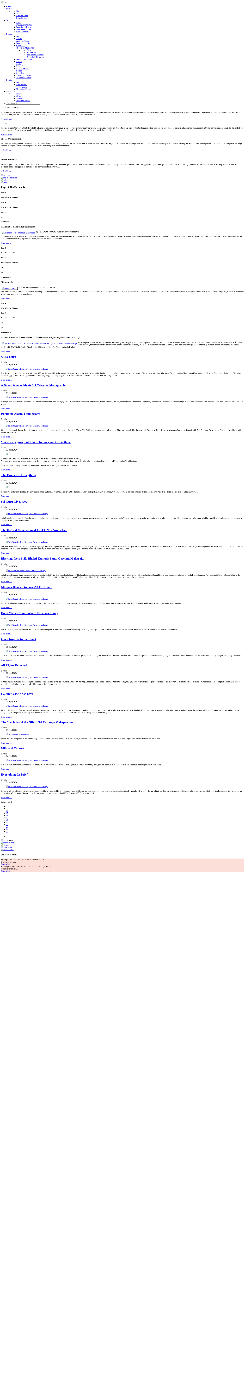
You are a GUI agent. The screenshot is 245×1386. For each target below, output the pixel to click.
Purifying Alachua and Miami (20, 413)
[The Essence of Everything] (7, 487)
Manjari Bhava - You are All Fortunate (26, 587)
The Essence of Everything (18, 475)
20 (7, 820)
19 (7, 818)
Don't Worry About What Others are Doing (29, 613)
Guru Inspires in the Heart (18, 639)
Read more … (6, 380)
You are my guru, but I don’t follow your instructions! (36, 442)
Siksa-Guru (8, 356)
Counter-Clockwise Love (17, 693)
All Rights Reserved (14, 665)
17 (7, 813)
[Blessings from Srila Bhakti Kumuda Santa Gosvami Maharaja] (26, 570)
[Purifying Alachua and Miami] (27, 426)
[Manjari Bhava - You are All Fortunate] (27, 599)
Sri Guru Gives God (14, 501)
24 (7, 829)
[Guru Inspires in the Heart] (27, 651)
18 (7, 815)
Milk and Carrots (12, 748)
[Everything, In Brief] (27, 786)
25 (7, 831)
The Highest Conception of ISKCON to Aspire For (34, 530)
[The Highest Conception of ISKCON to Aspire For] (27, 542)
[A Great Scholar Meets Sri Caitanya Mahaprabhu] (27, 397)
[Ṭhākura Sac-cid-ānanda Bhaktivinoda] (18, 233)
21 (7, 822)
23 (7, 827)
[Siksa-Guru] (27, 369)
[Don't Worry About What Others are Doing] (27, 625)
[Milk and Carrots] (27, 760)
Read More (5, 864)
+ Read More (6, 119)
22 (7, 825)
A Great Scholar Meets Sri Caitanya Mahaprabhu (33, 385)
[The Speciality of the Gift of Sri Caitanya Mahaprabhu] (17, 734)
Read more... (6, 243)
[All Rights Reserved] (27, 677)
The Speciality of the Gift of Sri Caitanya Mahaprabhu (37, 722)
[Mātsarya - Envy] (9, 288)
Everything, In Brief (14, 774)
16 (7, 811)
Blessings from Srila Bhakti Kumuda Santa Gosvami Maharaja (42, 558)
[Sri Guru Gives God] (27, 514)
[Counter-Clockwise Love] (27, 706)
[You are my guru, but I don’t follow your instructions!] (7, 454)
